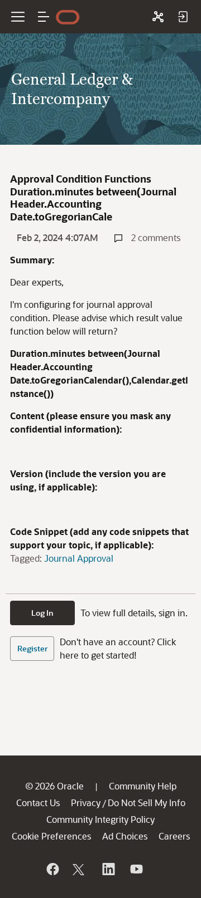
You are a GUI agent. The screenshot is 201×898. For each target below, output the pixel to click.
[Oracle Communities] (158, 16)
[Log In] (182, 16)
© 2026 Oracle (54, 786)
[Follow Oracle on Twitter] (80, 869)
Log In (42, 612)
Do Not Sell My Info (146, 802)
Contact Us (38, 802)
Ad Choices (124, 836)
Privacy (85, 802)
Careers (174, 836)
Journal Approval (78, 558)
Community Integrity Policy (100, 819)
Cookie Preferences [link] (51, 836)
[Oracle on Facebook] (52, 869)
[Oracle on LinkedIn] (107, 869)
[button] (43, 16)
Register (32, 648)
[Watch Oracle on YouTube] (135, 869)
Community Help (142, 786)
